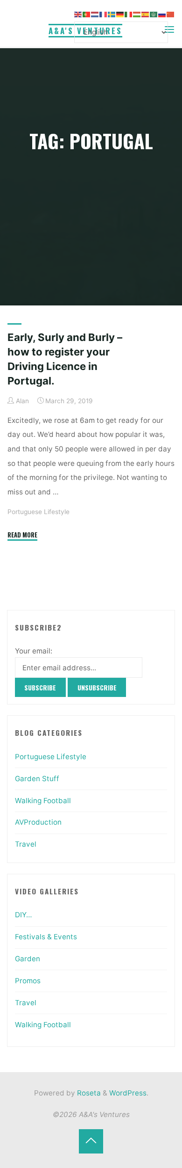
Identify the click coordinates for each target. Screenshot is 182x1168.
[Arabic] (154, 13)
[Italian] (129, 13)
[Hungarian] (137, 13)
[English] (78, 13)
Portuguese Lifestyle (38, 511)
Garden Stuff (37, 778)
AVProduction (38, 822)
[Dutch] (95, 13)
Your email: (33, 650)
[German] (120, 13)
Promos (28, 980)
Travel (25, 844)
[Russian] (162, 13)
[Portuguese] (87, 13)
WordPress (128, 1092)
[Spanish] (145, 13)
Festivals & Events (46, 936)
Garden (27, 958)
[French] (103, 13)
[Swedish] (112, 13)
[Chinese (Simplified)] (171, 13)
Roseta (88, 1092)
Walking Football (43, 800)
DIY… (23, 914)
